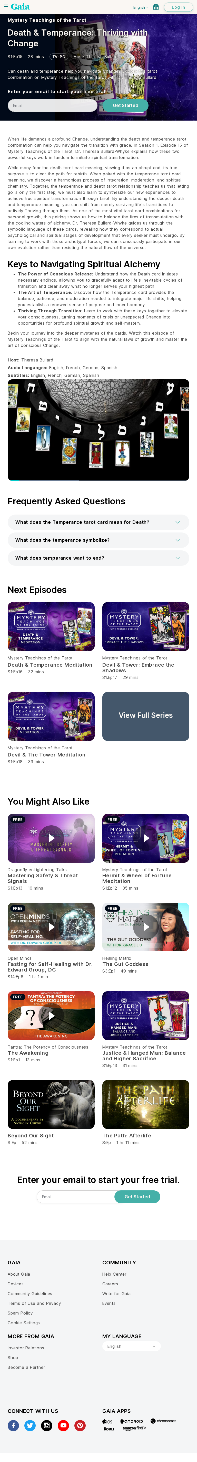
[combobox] (131, 1346)
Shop (13, 1357)
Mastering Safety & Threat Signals (43, 878)
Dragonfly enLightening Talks (37, 869)
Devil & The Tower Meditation (47, 755)
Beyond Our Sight (31, 1136)
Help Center (114, 1274)
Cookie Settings (24, 1322)
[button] (98, 522)
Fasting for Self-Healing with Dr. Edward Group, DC (50, 967)
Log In (178, 7)
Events (109, 1303)
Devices (16, 1283)
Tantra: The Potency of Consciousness (48, 1047)
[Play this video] (51, 838)
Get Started (125, 105)
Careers (110, 1283)
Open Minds (20, 958)
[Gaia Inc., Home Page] (20, 6)
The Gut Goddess (125, 964)
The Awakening (28, 1053)
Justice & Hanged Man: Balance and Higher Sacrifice (144, 1056)
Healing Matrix (116, 958)
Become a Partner (26, 1367)
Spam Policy (20, 1313)
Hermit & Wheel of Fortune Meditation (137, 878)
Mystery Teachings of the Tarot (47, 20)
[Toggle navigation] (6, 6)
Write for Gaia (116, 1293)
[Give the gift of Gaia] (156, 7)
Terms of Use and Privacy (34, 1303)
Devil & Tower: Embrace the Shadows (138, 668)
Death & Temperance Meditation (50, 665)
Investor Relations (26, 1347)
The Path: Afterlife (126, 1136)
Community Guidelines (30, 1293)
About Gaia (19, 1274)
